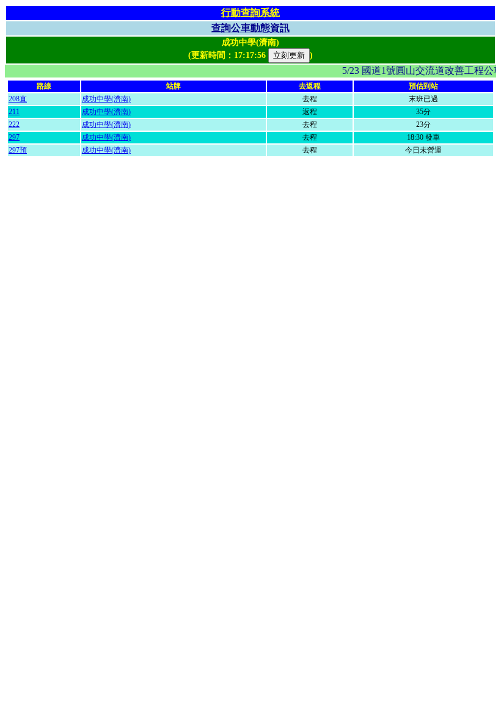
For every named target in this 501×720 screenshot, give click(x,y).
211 (14, 111)
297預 (18, 150)
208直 (18, 99)
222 (14, 124)
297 (14, 137)
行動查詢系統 (250, 12)
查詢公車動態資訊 (250, 28)
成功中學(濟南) (106, 99)
